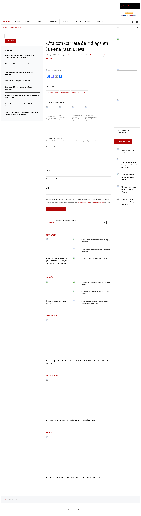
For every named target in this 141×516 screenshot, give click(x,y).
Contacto (99, 21)
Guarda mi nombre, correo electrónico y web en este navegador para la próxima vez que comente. (78, 199)
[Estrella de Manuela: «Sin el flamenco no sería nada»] (78, 398)
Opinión (28, 21)
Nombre (49, 170)
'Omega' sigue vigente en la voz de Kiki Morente (128, 189)
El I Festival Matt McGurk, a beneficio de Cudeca (51, 118)
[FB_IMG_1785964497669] (127, 70)
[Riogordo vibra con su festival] (59, 289)
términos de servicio (98, 202)
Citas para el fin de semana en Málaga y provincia (64, 117)
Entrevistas (67, 21)
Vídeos (78, 21)
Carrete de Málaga (52, 92)
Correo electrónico (52, 179)
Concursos (52, 21)
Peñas (99, 55)
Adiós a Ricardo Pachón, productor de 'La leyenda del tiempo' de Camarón (58, 260)
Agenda (17, 21)
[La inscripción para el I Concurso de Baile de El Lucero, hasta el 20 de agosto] (78, 338)
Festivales (39, 21)
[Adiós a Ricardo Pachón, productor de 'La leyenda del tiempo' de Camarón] (59, 246)
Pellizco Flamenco (72, 55)
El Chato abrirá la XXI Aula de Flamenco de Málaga (77, 118)
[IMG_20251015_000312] (127, 39)
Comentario (50, 147)
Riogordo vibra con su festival (66, 220)
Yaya (85, 92)
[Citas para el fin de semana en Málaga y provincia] (75, 241)
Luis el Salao (65, 92)
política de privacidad (84, 202)
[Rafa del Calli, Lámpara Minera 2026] (75, 260)
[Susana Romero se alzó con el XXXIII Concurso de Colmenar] (75, 302)
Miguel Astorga (76, 92)
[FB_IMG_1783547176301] (127, 101)
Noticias (6, 21)
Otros (88, 21)
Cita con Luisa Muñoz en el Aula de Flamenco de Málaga (91, 118)
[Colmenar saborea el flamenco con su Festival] (75, 293)
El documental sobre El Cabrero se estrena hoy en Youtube (73, 477)
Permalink (49, 58)
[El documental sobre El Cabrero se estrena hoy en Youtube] (78, 455)
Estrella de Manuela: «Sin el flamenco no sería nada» (70, 420)
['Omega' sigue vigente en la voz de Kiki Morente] (75, 283)
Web (47, 188)
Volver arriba (12, 499)
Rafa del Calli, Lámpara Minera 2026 (94, 258)
